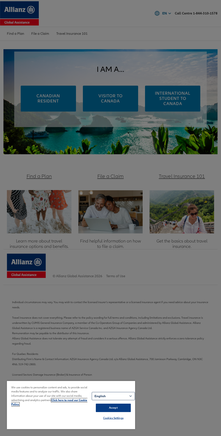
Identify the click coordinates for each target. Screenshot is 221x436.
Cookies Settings (113, 418)
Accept (113, 407)
